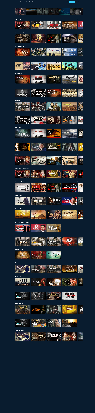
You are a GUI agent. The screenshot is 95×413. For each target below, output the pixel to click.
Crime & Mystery (42, 10)
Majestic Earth (75, 10)
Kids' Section (53, 10)
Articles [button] (33, 1)
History (20, 10)
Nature (64, 10)
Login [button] (78, 1)
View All (78, 19)
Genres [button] (30, 1)
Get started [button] (72, 1)
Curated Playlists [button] (26, 1)
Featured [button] (21, 1)
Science (31, 10)
